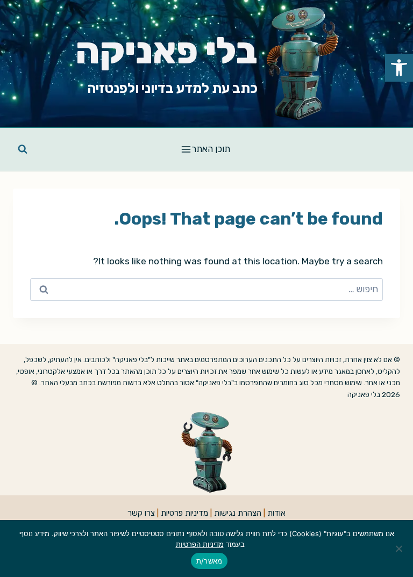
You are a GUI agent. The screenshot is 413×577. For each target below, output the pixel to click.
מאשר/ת (209, 561)
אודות (276, 513)
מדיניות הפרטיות (200, 544)
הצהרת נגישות (237, 513)
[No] (399, 548)
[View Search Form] (22, 149)
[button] (399, 68)
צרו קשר (141, 513)
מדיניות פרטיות (184, 513)
